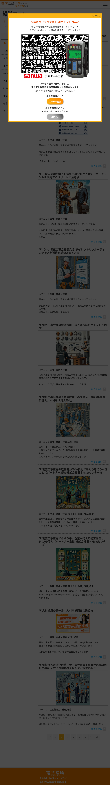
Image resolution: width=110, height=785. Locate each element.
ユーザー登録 (55, 101)
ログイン (55, 116)
